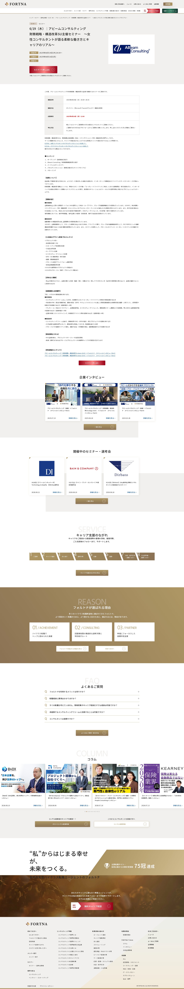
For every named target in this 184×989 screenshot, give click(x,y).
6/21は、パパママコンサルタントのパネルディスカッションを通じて (66, 146)
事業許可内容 (32, 986)
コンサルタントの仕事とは (67, 948)
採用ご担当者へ (153, 931)
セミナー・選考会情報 (41, 17)
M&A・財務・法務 (129, 969)
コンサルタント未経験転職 (67, 961)
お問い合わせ (137, 4)
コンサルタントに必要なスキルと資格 (71, 951)
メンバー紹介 (33, 957)
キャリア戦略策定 (100, 938)
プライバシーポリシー (47, 986)
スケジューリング (99, 945)
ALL (124, 959)
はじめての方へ (34, 935)
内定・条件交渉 (99, 965)
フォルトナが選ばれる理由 (38, 938)
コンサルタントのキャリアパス (68, 958)
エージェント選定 (100, 935)
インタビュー (127, 947)
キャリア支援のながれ (36, 945)
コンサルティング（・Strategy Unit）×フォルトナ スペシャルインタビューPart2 (80, 356)
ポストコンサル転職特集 (61, 824)
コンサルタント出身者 (65, 965)
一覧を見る (98, 427)
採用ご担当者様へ (120, 4)
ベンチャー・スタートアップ (38, 978)
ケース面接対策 (99, 958)
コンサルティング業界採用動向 (68, 938)
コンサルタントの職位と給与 (68, 955)
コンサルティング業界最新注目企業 (70, 945)
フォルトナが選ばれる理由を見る (70, 649)
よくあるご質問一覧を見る (90, 733)
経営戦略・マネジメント (131, 962)
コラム (125, 944)
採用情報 (167, 4)
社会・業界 (126, 979)
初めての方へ (109, 649)
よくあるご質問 (147, 4)
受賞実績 (32, 941)
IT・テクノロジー (129, 972)
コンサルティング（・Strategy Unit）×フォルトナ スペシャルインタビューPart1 (80, 353)
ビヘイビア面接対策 (100, 955)
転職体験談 (126, 935)
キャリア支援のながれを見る (90, 573)
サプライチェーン (129, 975)
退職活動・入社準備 (100, 968)
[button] (86, 811)
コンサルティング (35, 974)
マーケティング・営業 (130, 966)
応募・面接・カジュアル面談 (103, 961)
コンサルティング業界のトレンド (69, 941)
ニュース (129, 4)
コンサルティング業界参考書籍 (68, 968)
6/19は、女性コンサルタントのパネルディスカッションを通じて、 (66, 143)
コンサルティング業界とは (67, 935)
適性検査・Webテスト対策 (103, 951)
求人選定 (97, 941)
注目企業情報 (127, 950)
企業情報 (156, 4)
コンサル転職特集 (120, 824)
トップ (31, 17)
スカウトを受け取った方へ (38, 948)
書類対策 (97, 948)
